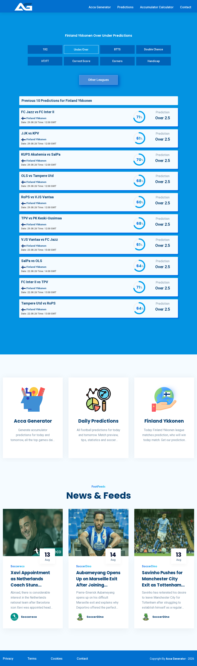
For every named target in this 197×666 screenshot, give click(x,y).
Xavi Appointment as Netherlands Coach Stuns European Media (30, 579)
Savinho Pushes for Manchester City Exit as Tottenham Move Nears (162, 579)
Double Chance (153, 49)
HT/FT (45, 61)
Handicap (154, 61)
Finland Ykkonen (164, 421)
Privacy (8, 658)
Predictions (125, 7)
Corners (117, 61)
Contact (185, 7)
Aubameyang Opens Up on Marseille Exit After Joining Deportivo (98, 579)
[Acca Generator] (23, 6)
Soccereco (29, 617)
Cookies (57, 658)
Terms (32, 658)
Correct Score (81, 61)
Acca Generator (100, 7)
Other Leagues (98, 80)
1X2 (45, 49)
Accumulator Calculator (157, 7)
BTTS (117, 49)
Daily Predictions (98, 421)
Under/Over (81, 49)
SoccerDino (95, 617)
